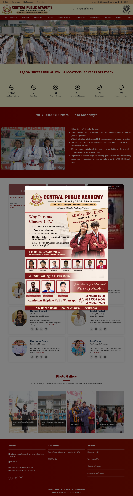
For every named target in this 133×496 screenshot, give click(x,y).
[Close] (105, 188)
